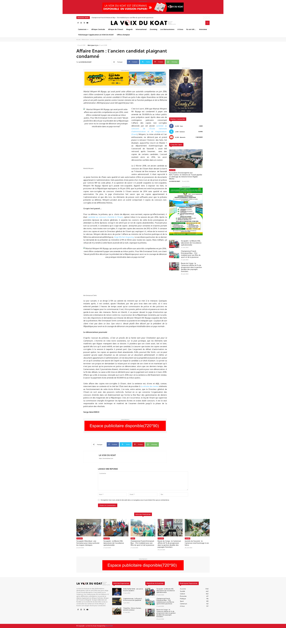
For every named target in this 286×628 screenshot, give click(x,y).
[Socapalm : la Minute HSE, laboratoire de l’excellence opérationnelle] (174, 244)
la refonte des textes (149, 386)
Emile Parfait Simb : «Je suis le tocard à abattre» (133, 589)
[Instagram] (81, 22)
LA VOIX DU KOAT (85, 62)
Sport (171, 256)
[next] (208, 17)
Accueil (78, 39)
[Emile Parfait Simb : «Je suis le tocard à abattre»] (116, 591)
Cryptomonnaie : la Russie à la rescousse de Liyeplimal (132, 599)
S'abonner (199, 137)
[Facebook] (78, 22)
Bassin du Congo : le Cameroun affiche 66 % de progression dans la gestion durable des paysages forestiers (128, 17)
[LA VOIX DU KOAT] (91, 456)
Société (187, 538)
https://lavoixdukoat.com (106, 458)
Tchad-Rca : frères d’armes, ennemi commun (132, 609)
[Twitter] (84, 22)
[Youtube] (87, 22)
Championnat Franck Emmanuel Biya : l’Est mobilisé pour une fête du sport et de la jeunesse (191, 254)
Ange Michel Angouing (124, 237)
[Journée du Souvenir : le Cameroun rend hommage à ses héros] (197, 527)
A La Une (172, 170)
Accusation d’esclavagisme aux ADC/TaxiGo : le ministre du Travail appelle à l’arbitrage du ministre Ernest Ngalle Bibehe (185, 176)
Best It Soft (109, 626)
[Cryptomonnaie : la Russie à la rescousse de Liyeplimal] (116, 601)
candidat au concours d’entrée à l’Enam (105, 217)
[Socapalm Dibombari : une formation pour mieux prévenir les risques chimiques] (88, 527)
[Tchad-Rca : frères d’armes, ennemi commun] (116, 611)
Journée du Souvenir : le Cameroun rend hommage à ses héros (197, 543)
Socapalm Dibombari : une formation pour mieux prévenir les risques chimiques (87, 543)
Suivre (200, 131)
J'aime (201, 126)
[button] (207, 23)
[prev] (204, 17)
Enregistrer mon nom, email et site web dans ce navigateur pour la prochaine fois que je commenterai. (135, 500)
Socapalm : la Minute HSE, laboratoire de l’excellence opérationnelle (191, 243)
